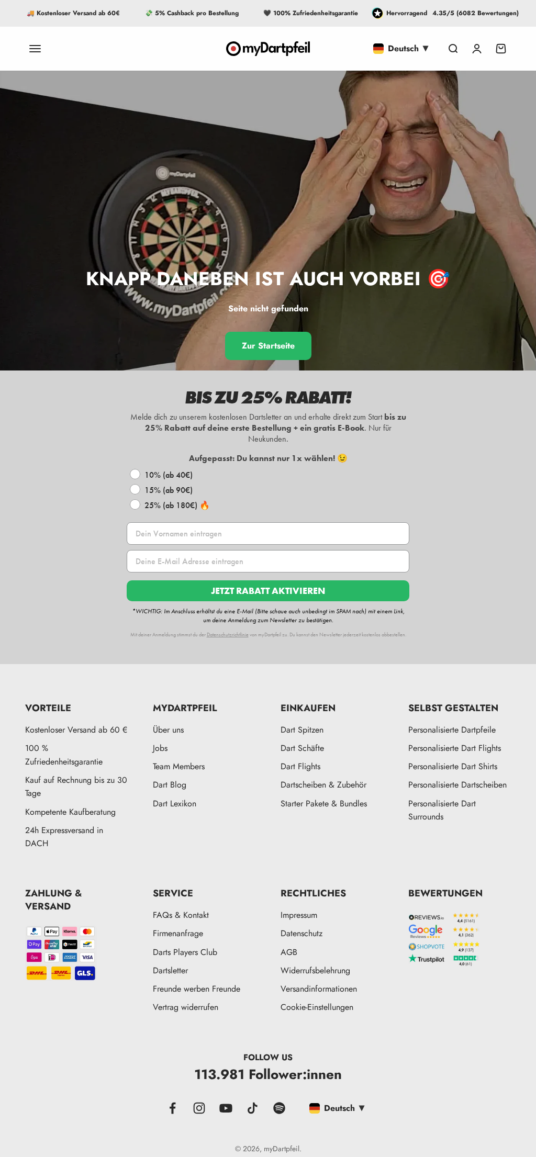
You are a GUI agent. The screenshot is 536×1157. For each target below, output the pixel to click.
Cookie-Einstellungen (317, 1007)
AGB (289, 952)
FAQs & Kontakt (181, 915)
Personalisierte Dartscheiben (457, 785)
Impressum (299, 915)
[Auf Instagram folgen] (199, 1108)
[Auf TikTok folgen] (252, 1108)
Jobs (160, 748)
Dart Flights (300, 766)
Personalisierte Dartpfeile (452, 730)
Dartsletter (170, 970)
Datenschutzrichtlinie (228, 634)
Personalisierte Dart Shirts (452, 766)
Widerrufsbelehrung (315, 970)
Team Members (179, 766)
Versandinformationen (319, 989)
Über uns (168, 730)
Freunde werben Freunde (196, 989)
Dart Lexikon (174, 803)
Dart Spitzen (302, 730)
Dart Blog (169, 785)
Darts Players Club (185, 952)
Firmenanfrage (178, 933)
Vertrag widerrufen (185, 1007)
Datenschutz (301, 933)
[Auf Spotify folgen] (279, 1108)
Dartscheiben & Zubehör (323, 785)
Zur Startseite (268, 346)
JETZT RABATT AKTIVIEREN (268, 591)
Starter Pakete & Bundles (324, 803)
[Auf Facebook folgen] (172, 1108)
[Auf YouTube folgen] (226, 1108)
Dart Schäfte (302, 748)
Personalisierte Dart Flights (454, 748)
